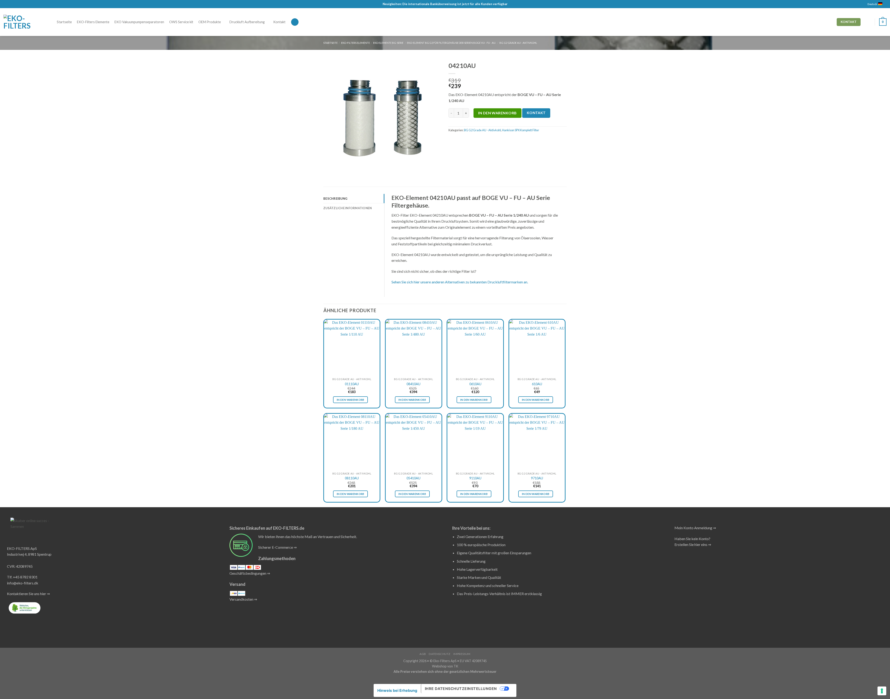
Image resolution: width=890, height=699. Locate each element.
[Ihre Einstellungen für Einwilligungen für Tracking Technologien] (881, 690)
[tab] (353, 198)
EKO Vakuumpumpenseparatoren (139, 22)
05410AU (413, 478)
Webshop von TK (445, 666)
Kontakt (279, 22)
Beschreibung (335, 198)
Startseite (64, 22)
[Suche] (295, 22)
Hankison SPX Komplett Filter (520, 130)
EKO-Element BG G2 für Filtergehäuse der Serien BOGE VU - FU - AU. (451, 42)
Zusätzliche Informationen (347, 208)
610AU (537, 384)
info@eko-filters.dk (22, 583)
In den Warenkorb (497, 113)
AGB (423, 654)
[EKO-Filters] (20, 22)
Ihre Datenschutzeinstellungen (461, 688)
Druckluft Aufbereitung (247, 22)
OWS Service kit (181, 22)
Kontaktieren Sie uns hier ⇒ (28, 593)
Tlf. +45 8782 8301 (22, 577)
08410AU (413, 384)
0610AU (475, 384)
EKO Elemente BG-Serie (388, 42)
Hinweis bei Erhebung (397, 690)
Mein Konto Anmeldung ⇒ (695, 528)
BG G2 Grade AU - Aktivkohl (518, 42)
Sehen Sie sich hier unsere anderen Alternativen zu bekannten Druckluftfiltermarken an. (459, 282)
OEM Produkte (209, 22)
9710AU (537, 478)
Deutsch (872, 4)
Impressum (461, 654)
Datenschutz (440, 654)
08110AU (352, 478)
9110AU (475, 478)
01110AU (352, 384)
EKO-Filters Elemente (93, 22)
